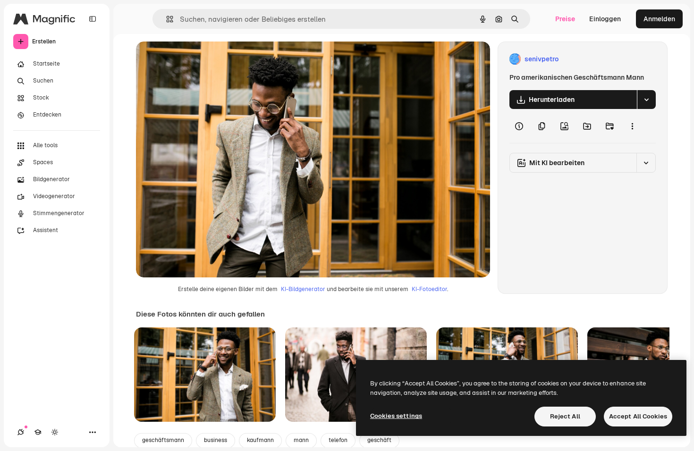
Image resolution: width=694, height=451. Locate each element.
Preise (565, 19)
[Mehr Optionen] (632, 126)
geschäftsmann (163, 440)
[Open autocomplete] (166, 19)
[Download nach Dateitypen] (646, 99)
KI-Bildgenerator (303, 289)
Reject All (565, 416)
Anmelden (659, 19)
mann (301, 440)
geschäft (379, 440)
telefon (338, 440)
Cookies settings (396, 416)
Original (196, 59)
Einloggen (605, 19)
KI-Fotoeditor (429, 289)
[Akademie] (37, 432)
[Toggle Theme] (54, 432)
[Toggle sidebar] (92, 18)
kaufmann (260, 440)
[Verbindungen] (20, 432)
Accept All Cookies (638, 416)
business (215, 440)
